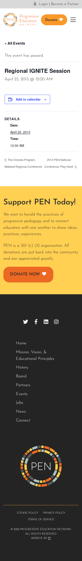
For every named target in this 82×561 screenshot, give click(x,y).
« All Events (15, 43)
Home (21, 343)
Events (22, 394)
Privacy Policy (54, 513)
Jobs (19, 403)
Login (43, 4)
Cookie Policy (27, 513)
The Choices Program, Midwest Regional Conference (23, 163)
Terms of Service (41, 519)
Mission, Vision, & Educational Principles (35, 355)
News (21, 412)
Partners (23, 385)
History (22, 368)
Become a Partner (65, 4)
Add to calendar (28, 99)
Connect (23, 421)
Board (21, 376)
